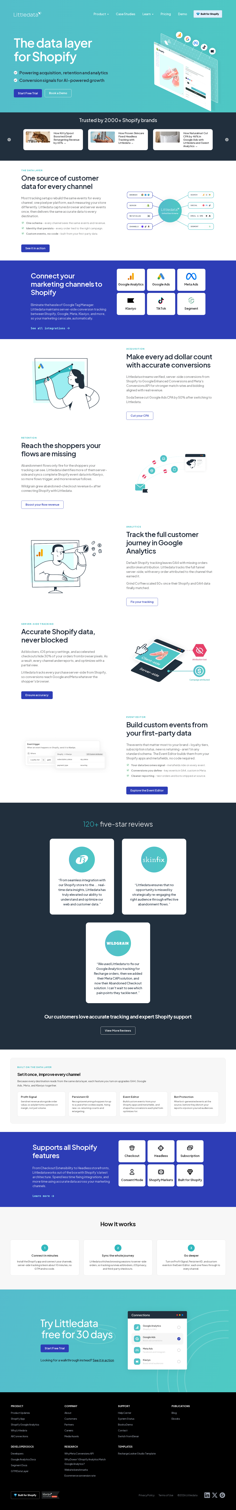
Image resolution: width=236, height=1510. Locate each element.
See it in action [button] (35, 248)
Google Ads (161, 284)
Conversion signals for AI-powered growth (61, 80)
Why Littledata (19, 1430)
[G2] (221, 1495)
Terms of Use (166, 1495)
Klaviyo (130, 308)
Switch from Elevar (128, 1436)
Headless (161, 1156)
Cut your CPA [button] (140, 415)
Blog (174, 1412)
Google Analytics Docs (23, 1459)
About (67, 1412)
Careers (68, 1430)
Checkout (132, 1156)
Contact (123, 1430)
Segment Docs (19, 1465)
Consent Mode (132, 1180)
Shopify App (18, 1418)
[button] (58, 93)
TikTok (161, 308)
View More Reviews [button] (118, 1030)
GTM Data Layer (20, 1471)
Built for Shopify (190, 1180)
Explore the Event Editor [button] (147, 790)
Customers (70, 1418)
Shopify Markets (161, 1180)
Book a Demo (125, 1424)
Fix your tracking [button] (142, 602)
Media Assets (71, 1436)
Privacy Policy (146, 1495)
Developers (17, 1453)
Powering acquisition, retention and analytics (63, 72)
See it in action (103, 1360)
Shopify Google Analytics (25, 1424)
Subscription (190, 1156)
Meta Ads (191, 284)
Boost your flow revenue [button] (42, 504)
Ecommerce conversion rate (79, 1475)
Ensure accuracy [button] (37, 695)
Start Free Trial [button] (55, 1348)
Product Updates (20, 1412)
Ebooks (176, 1418)
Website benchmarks (76, 1469)
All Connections (19, 1436)
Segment (191, 308)
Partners (69, 1424)
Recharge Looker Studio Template (137, 1453)
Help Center (124, 1412)
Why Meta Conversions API (79, 1453)
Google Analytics (131, 284)
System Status (126, 1418)
